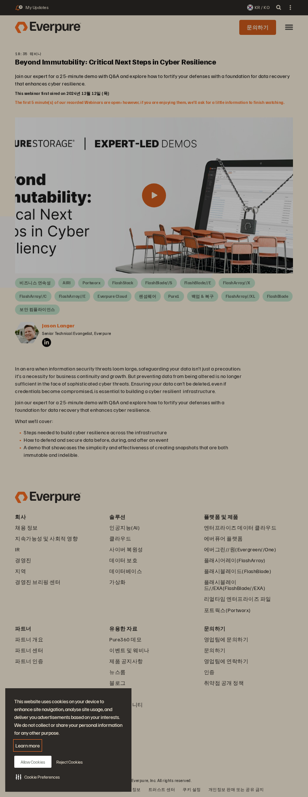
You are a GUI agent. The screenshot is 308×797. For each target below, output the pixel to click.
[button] (37, 777)
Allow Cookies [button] (33, 762)
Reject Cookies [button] (69, 762)
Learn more (27, 745)
